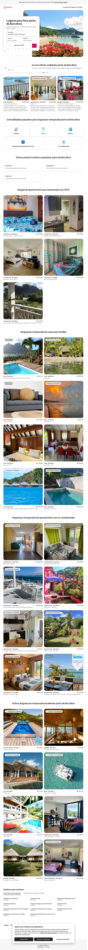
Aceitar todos (24, 939)
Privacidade (40, 947)
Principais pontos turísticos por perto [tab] (34, 893)
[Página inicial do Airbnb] (7, 7)
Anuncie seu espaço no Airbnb (72, 7)
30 (9, 70)
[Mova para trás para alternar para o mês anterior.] (9, 45)
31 (12, 70)
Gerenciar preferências (63, 939)
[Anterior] (39, 72)
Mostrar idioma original (60, 2)
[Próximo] (47, 72)
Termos (47, 947)
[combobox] (21, 34)
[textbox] (14, 40)
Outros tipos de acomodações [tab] (12, 893)
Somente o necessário (43, 939)
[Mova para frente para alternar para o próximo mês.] (29, 45)
